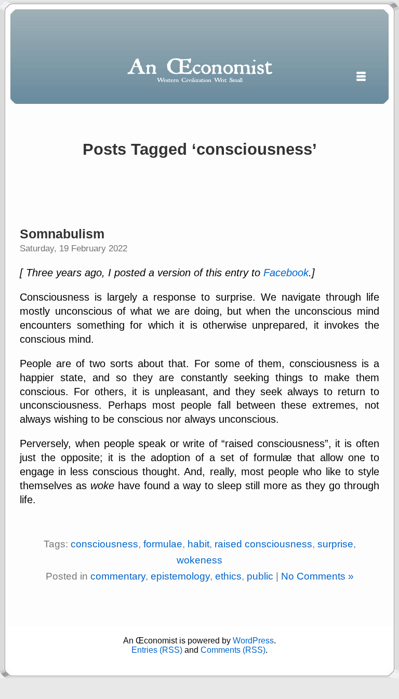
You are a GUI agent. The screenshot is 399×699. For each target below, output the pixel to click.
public (260, 576)
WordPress (253, 640)
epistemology (180, 576)
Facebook (286, 272)
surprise (335, 544)
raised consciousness (263, 544)
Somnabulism (62, 233)
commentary (117, 576)
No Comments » (317, 576)
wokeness (199, 560)
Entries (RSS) (156, 650)
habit (198, 544)
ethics (228, 576)
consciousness (104, 544)
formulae (162, 544)
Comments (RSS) (233, 650)
